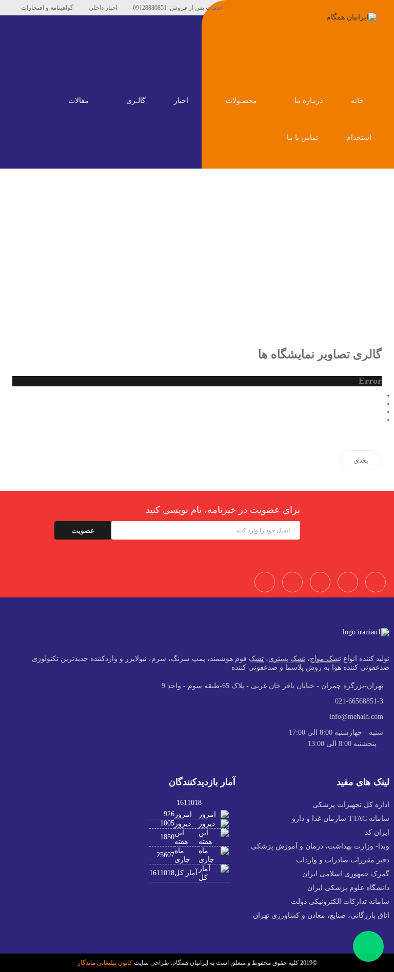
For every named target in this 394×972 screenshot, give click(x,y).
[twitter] (264, 7)
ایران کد (377, 832)
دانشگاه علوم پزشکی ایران (348, 888)
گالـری (137, 101)
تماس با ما (303, 137)
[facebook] (248, 7)
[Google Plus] (375, 582)
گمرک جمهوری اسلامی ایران (345, 874)
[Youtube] (295, 7)
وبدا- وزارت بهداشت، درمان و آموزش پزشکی (320, 846)
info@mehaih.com (356, 716)
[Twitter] (292, 582)
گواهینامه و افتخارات (47, 7)
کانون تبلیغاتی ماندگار (104, 962)
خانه (358, 101)
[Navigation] (377, 64)
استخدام (358, 137)
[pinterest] (320, 582)
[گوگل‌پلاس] (379, 412)
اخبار (182, 101)
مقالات (79, 101)
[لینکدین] (379, 420)
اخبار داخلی (103, 7)
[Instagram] (348, 582)
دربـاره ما (309, 101)
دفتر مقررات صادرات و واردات (342, 860)
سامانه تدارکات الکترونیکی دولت (340, 901)
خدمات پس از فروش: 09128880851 (178, 7)
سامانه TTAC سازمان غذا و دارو (340, 818)
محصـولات (242, 101)
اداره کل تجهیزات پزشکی (350, 805)
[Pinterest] (279, 7)
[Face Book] (264, 582)
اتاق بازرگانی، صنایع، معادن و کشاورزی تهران (321, 915)
